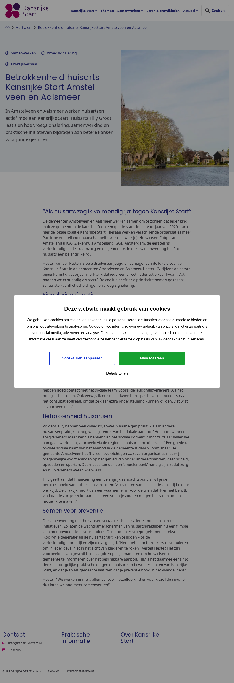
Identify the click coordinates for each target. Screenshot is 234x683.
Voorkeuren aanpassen (82, 358)
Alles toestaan (151, 358)
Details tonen (117, 373)
